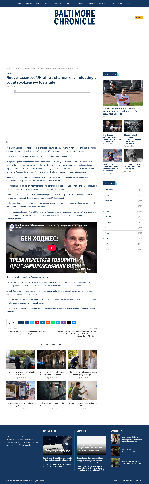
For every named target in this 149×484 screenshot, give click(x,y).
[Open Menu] (7, 3)
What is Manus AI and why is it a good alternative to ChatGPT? (57, 451)
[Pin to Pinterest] (37, 322)
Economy (68, 3)
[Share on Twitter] (32, 322)
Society (91, 3)
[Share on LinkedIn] (42, 322)
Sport (120, 3)
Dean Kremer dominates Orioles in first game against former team (111, 168)
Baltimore (29, 3)
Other (129, 3)
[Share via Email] (74, 322)
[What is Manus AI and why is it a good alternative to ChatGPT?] (57, 445)
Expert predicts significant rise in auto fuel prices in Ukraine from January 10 (57, 459)
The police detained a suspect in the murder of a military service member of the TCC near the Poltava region (91, 460)
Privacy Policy (126, 480)
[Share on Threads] (69, 322)
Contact (138, 17)
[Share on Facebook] (27, 322)
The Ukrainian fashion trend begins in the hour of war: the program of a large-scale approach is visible (90, 449)
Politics (56, 3)
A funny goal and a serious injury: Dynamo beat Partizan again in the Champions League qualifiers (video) (90, 468)
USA (37, 3)
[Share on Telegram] (58, 322)
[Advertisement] (74, 44)
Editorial (113, 480)
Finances (80, 3)
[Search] (141, 3)
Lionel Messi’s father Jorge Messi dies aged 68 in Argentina (133, 167)
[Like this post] (22, 322)
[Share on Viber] (63, 322)
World (47, 3)
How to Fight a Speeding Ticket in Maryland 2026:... (132, 462)
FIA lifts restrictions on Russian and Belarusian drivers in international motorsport (132, 139)
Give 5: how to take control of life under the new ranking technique (57, 465)
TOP (124, 238)
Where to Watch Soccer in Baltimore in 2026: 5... (131, 451)
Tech (110, 3)
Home (19, 3)
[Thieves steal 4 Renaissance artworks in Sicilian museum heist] (51, 359)
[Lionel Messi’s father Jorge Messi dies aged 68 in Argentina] (133, 155)
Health (101, 3)
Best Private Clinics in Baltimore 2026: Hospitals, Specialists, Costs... (132, 439)
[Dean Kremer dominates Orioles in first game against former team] (112, 155)
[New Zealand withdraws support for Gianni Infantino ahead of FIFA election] (112, 126)
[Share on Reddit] (48, 322)
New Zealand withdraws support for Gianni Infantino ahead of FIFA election (112, 138)
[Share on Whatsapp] (53, 322)
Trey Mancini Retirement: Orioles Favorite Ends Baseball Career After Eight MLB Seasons (120, 111)
